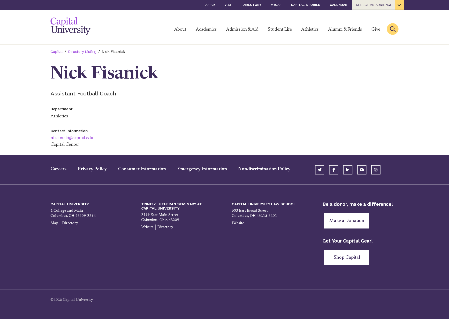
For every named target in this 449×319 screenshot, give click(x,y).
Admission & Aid (242, 29)
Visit (228, 5)
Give (375, 29)
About (180, 29)
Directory (252, 5)
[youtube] (361, 169)
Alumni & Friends (345, 29)
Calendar (338, 5)
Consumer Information (142, 169)
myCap (276, 5)
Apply (210, 5)
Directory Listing (82, 51)
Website (147, 227)
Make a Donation (346, 220)
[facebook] (333, 169)
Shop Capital (347, 257)
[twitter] (319, 169)
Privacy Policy (92, 169)
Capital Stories (305, 5)
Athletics (310, 29)
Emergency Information (202, 169)
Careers (58, 169)
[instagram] (375, 169)
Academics (206, 29)
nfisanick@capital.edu (72, 138)
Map (54, 223)
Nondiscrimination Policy (264, 169)
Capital (57, 51)
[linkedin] (347, 169)
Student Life (280, 29)
